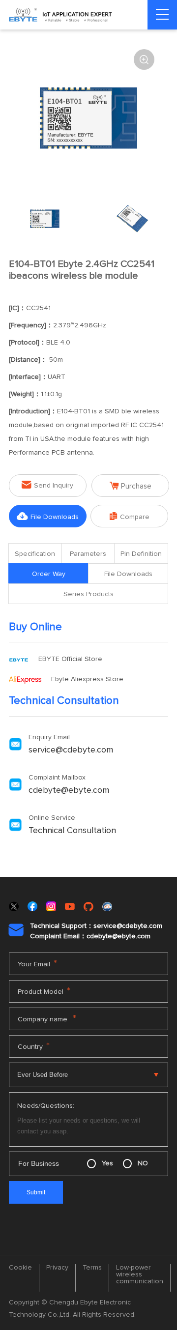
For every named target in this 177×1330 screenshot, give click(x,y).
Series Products (88, 594)
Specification (35, 553)
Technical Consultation (72, 830)
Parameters (88, 553)
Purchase (130, 486)
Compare (129, 516)
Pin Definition (141, 553)
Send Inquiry (47, 485)
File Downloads (48, 516)
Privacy (57, 1267)
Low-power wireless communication (139, 1274)
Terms (92, 1267)
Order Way (48, 574)
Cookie (20, 1267)
